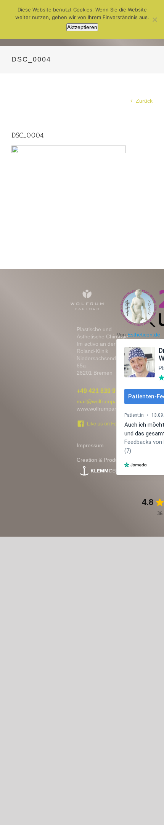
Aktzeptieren (82, 27)
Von (138, 335)
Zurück (144, 101)
